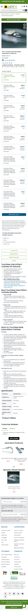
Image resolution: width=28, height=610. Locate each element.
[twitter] (5, 593)
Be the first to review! (19, 65)
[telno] (22, 6)
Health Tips (4, 535)
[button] (14, 19)
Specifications (14, 254)
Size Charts (4, 540)
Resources (4, 527)
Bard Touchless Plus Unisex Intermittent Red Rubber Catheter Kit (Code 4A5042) (14, 285)
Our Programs (5, 551)
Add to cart (14, 607)
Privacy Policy (17, 566)
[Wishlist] (24, 24)
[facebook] (9, 593)
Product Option (6, 71)
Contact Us (17, 557)
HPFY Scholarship (5, 562)
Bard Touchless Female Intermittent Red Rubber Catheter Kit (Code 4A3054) (15, 281)
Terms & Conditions (19, 537)
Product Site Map (18, 569)
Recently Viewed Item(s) (14, 470)
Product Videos (9, 418)
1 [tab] (13, 466)
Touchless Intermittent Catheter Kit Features (11, 265)
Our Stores (16, 559)
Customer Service (19, 527)
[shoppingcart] (26, 6)
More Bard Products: (14, 443)
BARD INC (6, 56)
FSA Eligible (4, 537)
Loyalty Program (5, 559)
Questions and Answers (7, 65)
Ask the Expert (4, 545)
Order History (17, 535)
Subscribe (23, 502)
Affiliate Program (5, 564)
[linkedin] (18, 593)
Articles (3, 533)
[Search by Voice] (23, 10)
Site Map (16, 564)
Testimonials (17, 562)
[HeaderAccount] (24, 6)
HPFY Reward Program (6, 554)
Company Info (18, 551)
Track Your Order (18, 530)
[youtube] (22, 593)
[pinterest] (5, 597)
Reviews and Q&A (14, 257)
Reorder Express (18, 533)
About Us (16, 554)
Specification (7, 391)
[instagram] (14, 593)
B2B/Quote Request (19, 548)
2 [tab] (14, 466)
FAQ (2, 542)
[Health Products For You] (10, 7)
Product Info (14, 250)
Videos (14, 261)
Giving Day (4, 557)
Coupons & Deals (5, 530)
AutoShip (3, 566)
